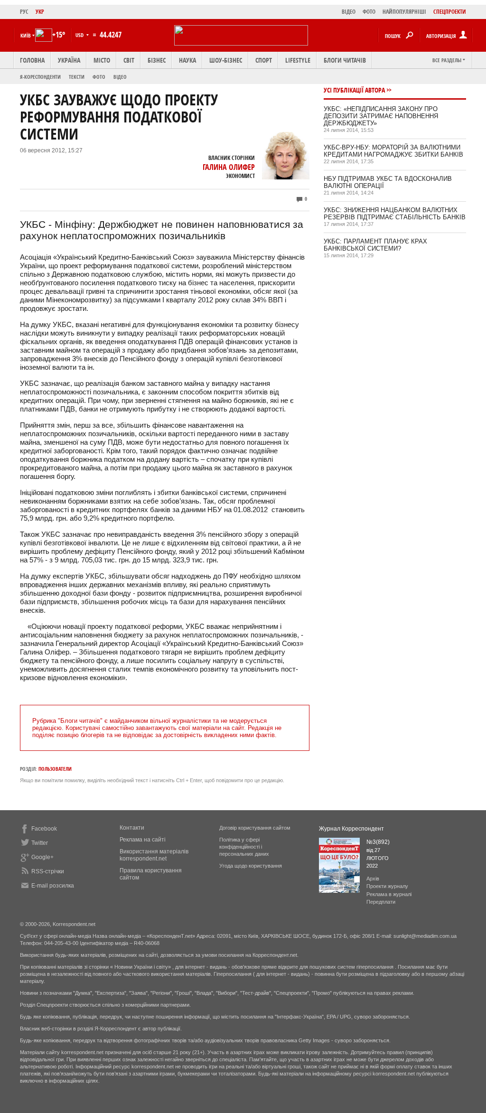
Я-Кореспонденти (40, 76)
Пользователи (55, 768)
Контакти (132, 827)
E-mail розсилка (52, 885)
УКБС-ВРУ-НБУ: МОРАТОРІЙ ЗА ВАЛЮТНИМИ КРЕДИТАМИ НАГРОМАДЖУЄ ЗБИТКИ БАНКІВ (393, 151)
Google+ (42, 857)
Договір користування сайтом (254, 828)
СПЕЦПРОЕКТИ (449, 12)
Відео (120, 76)
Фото (99, 76)
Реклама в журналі (388, 894)
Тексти (76, 76)
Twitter (39, 843)
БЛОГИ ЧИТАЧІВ (345, 60)
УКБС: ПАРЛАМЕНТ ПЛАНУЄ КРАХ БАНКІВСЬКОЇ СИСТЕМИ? (375, 245)
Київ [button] (25, 35)
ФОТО (369, 12)
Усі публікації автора (354, 89)
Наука (187, 60)
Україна (69, 60)
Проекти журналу (387, 886)
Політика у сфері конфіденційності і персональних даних (244, 847)
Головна (32, 60)
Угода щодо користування (250, 866)
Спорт (263, 60)
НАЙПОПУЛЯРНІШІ (404, 12)
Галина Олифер (229, 167)
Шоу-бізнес (225, 60)
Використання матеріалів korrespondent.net (154, 855)
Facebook (44, 828)
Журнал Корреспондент (351, 828)
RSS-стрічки (47, 871)
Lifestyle (297, 60)
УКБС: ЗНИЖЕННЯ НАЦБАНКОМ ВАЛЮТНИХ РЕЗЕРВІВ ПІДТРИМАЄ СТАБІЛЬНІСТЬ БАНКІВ (395, 213)
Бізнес (157, 60)
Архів (372, 878)
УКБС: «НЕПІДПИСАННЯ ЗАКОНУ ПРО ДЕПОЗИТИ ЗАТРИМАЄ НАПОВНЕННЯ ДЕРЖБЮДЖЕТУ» (381, 116)
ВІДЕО (348, 12)
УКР (40, 12)
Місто (101, 60)
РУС (24, 12)
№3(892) (378, 842)
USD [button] (80, 34)
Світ (128, 60)
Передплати (380, 902)
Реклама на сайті (143, 839)
